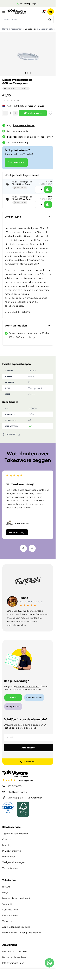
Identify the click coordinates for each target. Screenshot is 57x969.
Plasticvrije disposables (15, 951)
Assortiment (16, 29)
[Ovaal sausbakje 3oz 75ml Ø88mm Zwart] (7, 184)
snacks (19, 306)
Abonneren (28, 747)
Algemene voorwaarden (15, 833)
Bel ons (13, 697)
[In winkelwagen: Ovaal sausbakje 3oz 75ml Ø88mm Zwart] (48, 189)
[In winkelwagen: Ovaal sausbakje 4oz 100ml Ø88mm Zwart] (48, 204)
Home (5, 29)
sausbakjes (17, 298)
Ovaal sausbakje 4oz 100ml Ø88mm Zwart (22, 198)
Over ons (7, 904)
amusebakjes (34, 298)
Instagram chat (13, 706)
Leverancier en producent (16, 898)
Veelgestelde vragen (13, 862)
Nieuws (6, 887)
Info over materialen (13, 963)
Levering (7, 845)
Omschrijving (13, 216)
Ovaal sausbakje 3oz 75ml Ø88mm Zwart (22, 183)
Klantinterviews (10, 915)
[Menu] (4, 11)
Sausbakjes (30, 29)
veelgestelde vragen (27, 686)
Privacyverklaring (11, 851)
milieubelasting (20, 142)
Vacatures (7, 921)
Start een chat (16, 162)
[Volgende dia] (32, 548)
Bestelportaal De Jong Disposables (21, 932)
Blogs (5, 892)
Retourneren (8, 856)
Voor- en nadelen (16, 325)
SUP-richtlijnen (10, 910)
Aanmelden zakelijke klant (16, 927)
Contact (6, 839)
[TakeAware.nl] (20, 11)
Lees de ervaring (15, 532)
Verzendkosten (10, 868)
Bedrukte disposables (14, 957)
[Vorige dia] (23, 548)
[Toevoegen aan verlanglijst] (50, 113)
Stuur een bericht (34, 697)
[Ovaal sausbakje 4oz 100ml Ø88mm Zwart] (7, 199)
